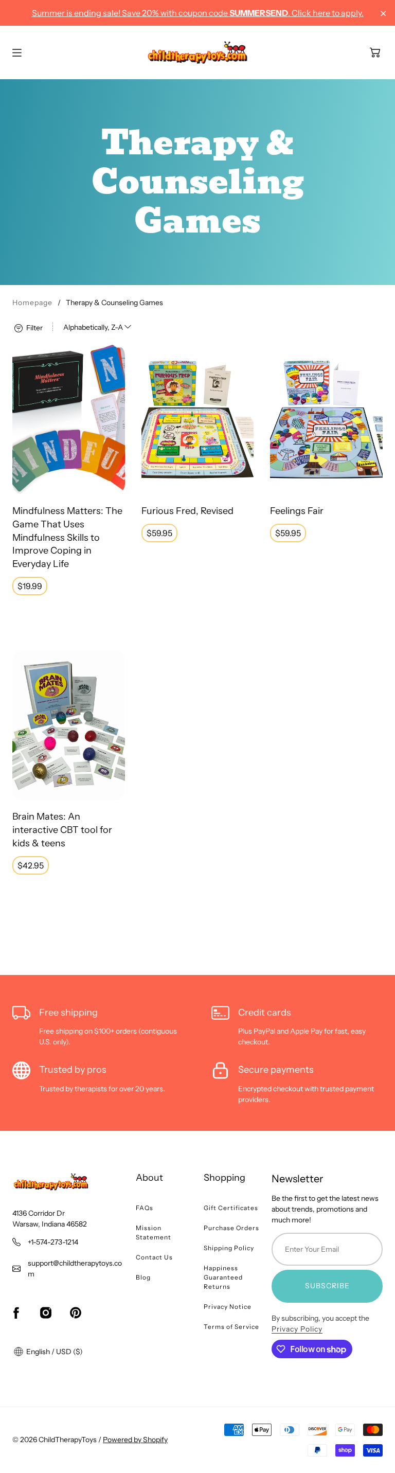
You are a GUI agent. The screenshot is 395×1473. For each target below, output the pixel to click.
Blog (143, 1277)
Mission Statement (153, 1232)
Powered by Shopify (135, 1439)
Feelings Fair (297, 511)
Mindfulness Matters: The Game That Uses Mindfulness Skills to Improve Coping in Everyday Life (67, 537)
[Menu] (17, 53)
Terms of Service (231, 1326)
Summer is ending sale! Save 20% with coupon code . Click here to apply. (198, 13)
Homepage (32, 302)
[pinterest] (75, 1313)
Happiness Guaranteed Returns (223, 1277)
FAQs (144, 1208)
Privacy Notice (228, 1306)
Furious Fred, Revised (187, 511)
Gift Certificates (231, 1208)
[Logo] (197, 52)
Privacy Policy (297, 1329)
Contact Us (154, 1257)
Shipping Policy (229, 1248)
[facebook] (16, 1313)
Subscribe (327, 1285)
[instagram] (45, 1313)
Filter (34, 327)
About (149, 1177)
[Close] (383, 13)
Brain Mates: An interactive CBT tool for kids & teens (62, 829)
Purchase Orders (231, 1228)
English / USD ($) (54, 1351)
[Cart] (375, 52)
